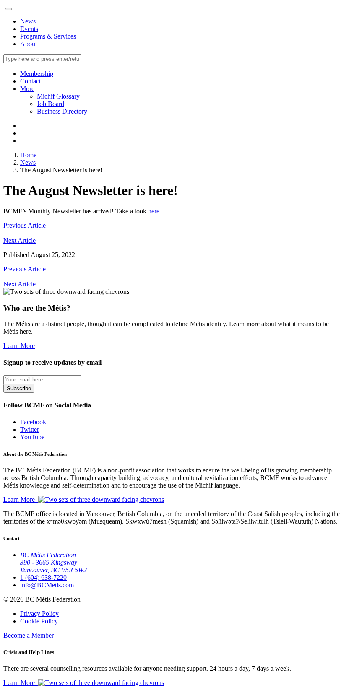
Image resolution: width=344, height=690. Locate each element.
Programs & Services (48, 36)
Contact (30, 81)
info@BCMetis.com (47, 585)
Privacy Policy (39, 613)
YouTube (32, 437)
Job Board (50, 103)
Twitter (29, 429)
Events (29, 28)
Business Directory (62, 111)
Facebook (33, 421)
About (28, 43)
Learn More (19, 345)
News (28, 21)
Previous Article (24, 225)
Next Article (19, 240)
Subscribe (19, 388)
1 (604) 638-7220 (43, 577)
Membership (36, 73)
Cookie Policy (39, 621)
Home (28, 154)
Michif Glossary (58, 96)
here (153, 211)
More (27, 88)
